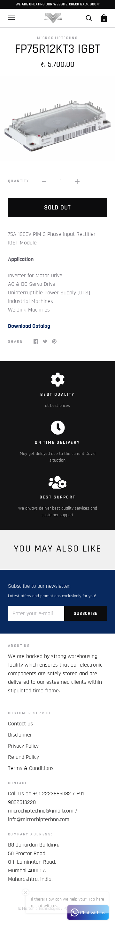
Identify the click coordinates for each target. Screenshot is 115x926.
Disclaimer (20, 734)
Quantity (18, 181)
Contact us (20, 723)
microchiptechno (57, 38)
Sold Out (57, 207)
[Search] (89, 18)
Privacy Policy (23, 746)
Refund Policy (23, 757)
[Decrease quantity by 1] (44, 181)
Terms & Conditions (31, 768)
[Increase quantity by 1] (77, 181)
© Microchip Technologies (39, 908)
